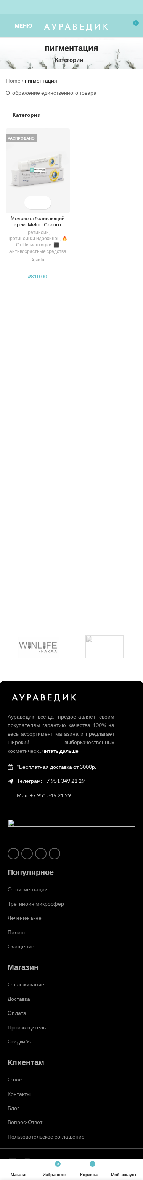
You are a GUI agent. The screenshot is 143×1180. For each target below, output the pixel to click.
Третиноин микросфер (36, 903)
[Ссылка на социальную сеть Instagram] (58, 7)
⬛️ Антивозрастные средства (37, 248)
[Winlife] (39, 647)
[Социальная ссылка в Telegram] (85, 7)
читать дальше (60, 750)
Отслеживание (26, 984)
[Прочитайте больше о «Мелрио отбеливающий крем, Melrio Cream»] (31, 202)
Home (13, 80)
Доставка (19, 999)
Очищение (21, 946)
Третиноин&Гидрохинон (34, 238)
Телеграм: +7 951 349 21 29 (51, 781)
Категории (69, 60)
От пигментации (28, 889)
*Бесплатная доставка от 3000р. (56, 766)
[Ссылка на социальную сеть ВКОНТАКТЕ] (76, 7)
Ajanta (37, 259)
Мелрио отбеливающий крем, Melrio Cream (37, 221)
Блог (13, 1108)
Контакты (19, 1094)
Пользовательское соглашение (46, 1136)
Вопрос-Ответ (25, 1122)
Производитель (27, 1027)
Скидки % (19, 1041)
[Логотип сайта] (75, 25)
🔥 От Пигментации (41, 241)
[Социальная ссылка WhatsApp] (67, 7)
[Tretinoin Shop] (105, 647)
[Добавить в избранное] (44, 202)
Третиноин (37, 232)
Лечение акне (25, 917)
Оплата (17, 1013)
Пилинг (17, 932)
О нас (15, 1079)
